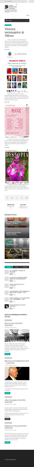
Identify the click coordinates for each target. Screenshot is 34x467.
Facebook (25, 267)
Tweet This (12, 198)
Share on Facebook (7, 198)
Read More (7, 353)
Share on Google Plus (16, 198)
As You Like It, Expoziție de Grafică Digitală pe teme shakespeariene (18, 278)
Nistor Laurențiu (13, 327)
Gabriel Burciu (12, 459)
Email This (26, 198)
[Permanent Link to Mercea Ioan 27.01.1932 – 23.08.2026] (17, 335)
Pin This (21, 198)
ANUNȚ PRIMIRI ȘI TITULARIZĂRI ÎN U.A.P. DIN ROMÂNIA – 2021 (19, 298)
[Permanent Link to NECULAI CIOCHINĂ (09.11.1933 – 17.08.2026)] (17, 373)
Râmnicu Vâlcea (8, 25)
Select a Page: (27, 1)
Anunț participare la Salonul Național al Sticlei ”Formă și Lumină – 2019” (19, 292)
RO (28, 15)
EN (26, 15)
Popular (9, 267)
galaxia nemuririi (8, 320)
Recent (16, 267)
